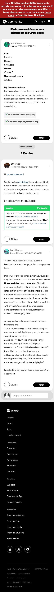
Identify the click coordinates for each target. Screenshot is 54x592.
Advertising (12, 459)
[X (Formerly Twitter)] (19, 549)
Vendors (11, 471)
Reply (41, 138)
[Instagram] (10, 549)
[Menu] (49, 21)
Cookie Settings (24, 573)
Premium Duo (13, 521)
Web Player (12, 490)
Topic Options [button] (26, 146)
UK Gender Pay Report (14, 586)
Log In (42, 21)
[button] (49, 44)
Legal (9, 569)
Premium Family (14, 526)
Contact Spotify (14, 502)
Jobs (9, 429)
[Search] (36, 21)
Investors (11, 465)
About (10, 423)
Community (15, 21)
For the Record (14, 435)
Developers (12, 454)
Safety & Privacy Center (21, 569)
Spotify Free (13, 538)
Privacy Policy (11, 573)
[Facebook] (27, 549)
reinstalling (22, 181)
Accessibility (20, 578)
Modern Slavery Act (13, 582)
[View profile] (7, 44)
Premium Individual (16, 515)
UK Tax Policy (26, 582)
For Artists (12, 448)
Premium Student (15, 532)
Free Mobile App (15, 496)
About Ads (10, 578)
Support (11, 484)
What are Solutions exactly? (26, 216)
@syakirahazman (15, 174)
